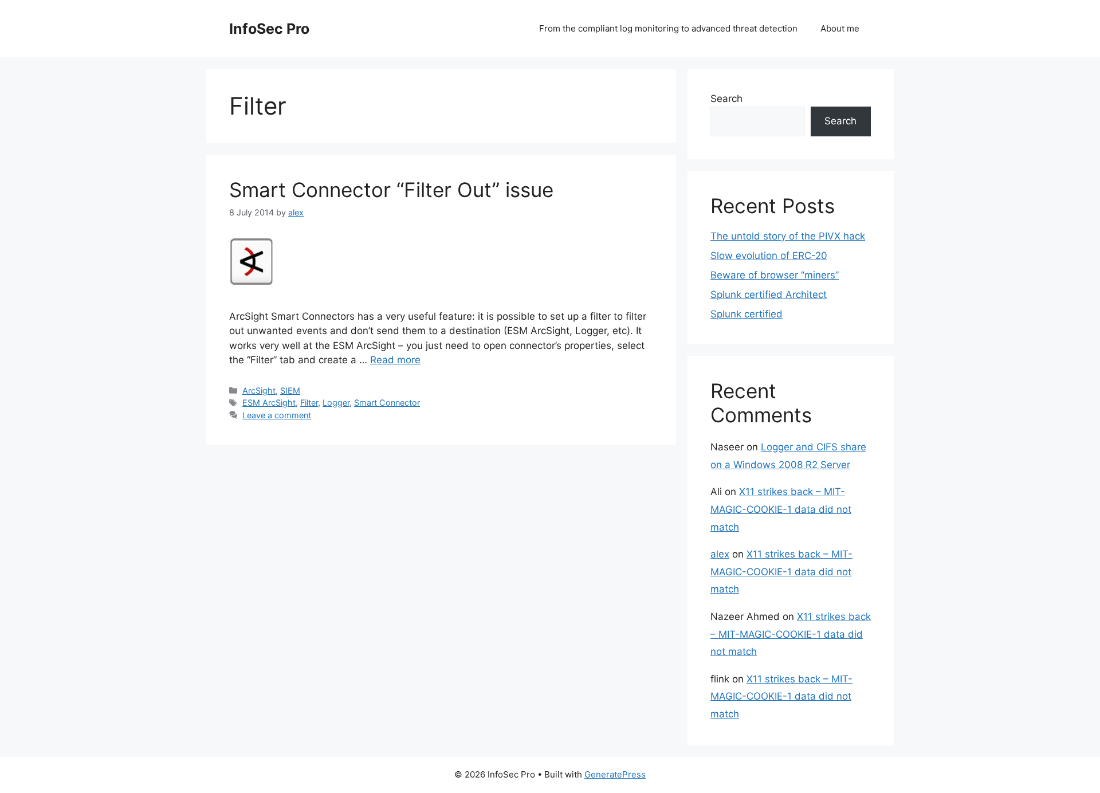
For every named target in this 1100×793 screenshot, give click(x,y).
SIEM (290, 390)
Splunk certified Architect (768, 294)
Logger (336, 402)
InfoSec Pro (269, 28)
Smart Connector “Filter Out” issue (391, 190)
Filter (309, 402)
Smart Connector (387, 402)
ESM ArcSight (269, 402)
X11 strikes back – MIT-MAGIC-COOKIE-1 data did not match (780, 509)
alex (719, 554)
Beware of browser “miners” (774, 275)
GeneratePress (615, 774)
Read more (395, 360)
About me (839, 28)
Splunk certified (746, 314)
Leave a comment (276, 415)
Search (726, 98)
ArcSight (259, 390)
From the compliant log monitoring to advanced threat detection (668, 28)
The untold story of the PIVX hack (787, 236)
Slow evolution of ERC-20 (768, 255)
